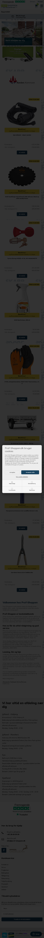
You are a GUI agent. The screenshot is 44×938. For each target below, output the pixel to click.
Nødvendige (12, 483)
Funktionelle (12, 490)
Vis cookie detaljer (22, 477)
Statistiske (32, 490)
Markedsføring (32, 483)
